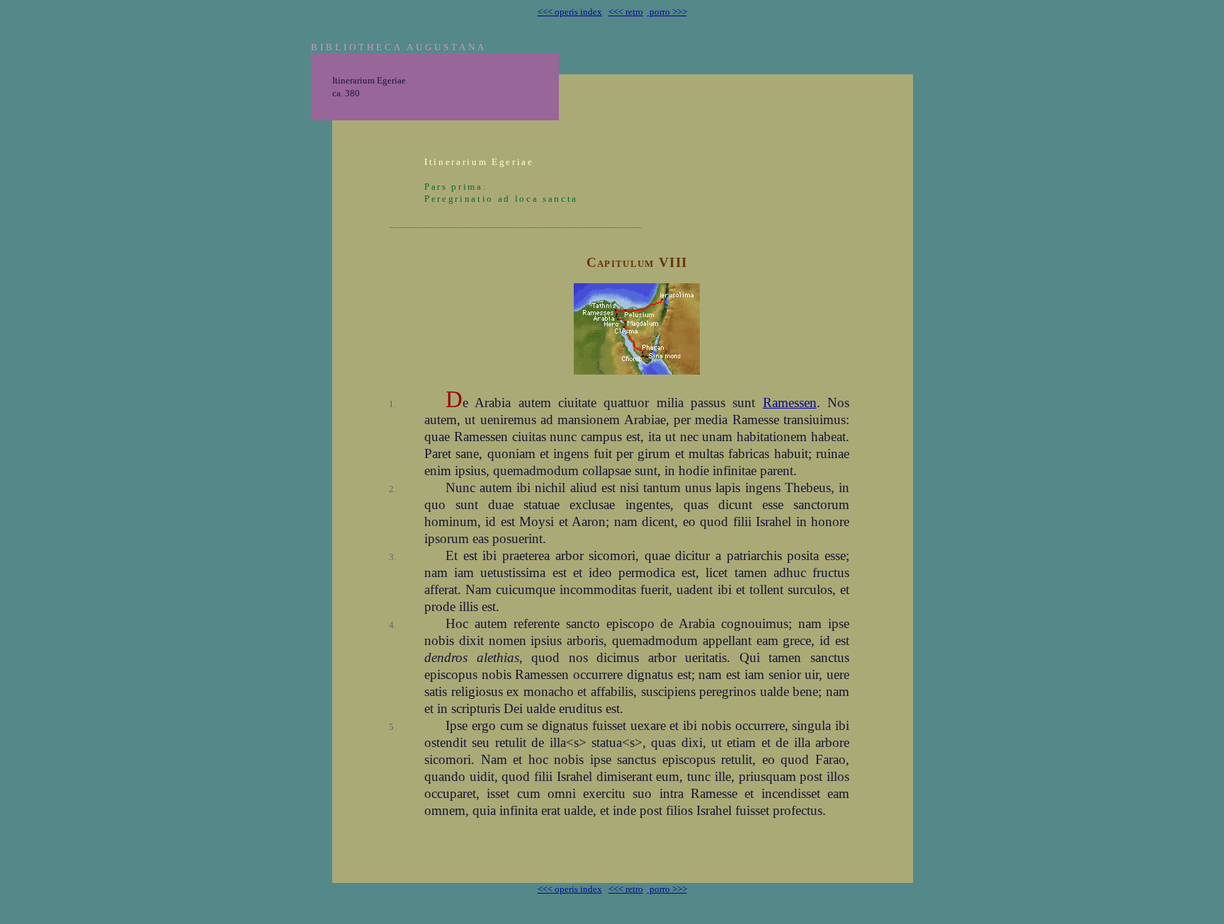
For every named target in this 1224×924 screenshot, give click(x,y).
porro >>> (667, 11)
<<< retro (625, 11)
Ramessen (790, 402)
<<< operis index (570, 11)
